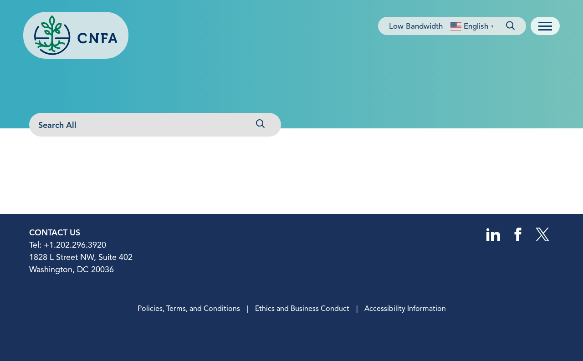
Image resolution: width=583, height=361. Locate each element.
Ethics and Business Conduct (302, 308)
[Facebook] (517, 239)
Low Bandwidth (416, 26)
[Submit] (259, 125)
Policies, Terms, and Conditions (189, 308)
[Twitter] (542, 239)
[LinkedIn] (493, 239)
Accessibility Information (405, 308)
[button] (545, 26)
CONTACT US (54, 233)
